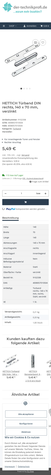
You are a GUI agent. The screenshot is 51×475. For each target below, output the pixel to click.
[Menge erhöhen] (45, 193)
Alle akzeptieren (26, 414)
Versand (25, 155)
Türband (17, 128)
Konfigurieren (26, 423)
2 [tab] (24, 88)
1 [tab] (21, 88)
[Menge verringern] (5, 193)
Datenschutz (24, 466)
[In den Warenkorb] (4, 34)
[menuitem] (13, 25)
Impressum (10, 466)
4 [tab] (30, 88)
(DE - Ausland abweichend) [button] (32, 178)
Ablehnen (26, 432)
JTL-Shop (30, 471)
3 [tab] (27, 88)
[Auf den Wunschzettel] (43, 42)
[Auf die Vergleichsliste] (35, 42)
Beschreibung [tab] (10, 217)
